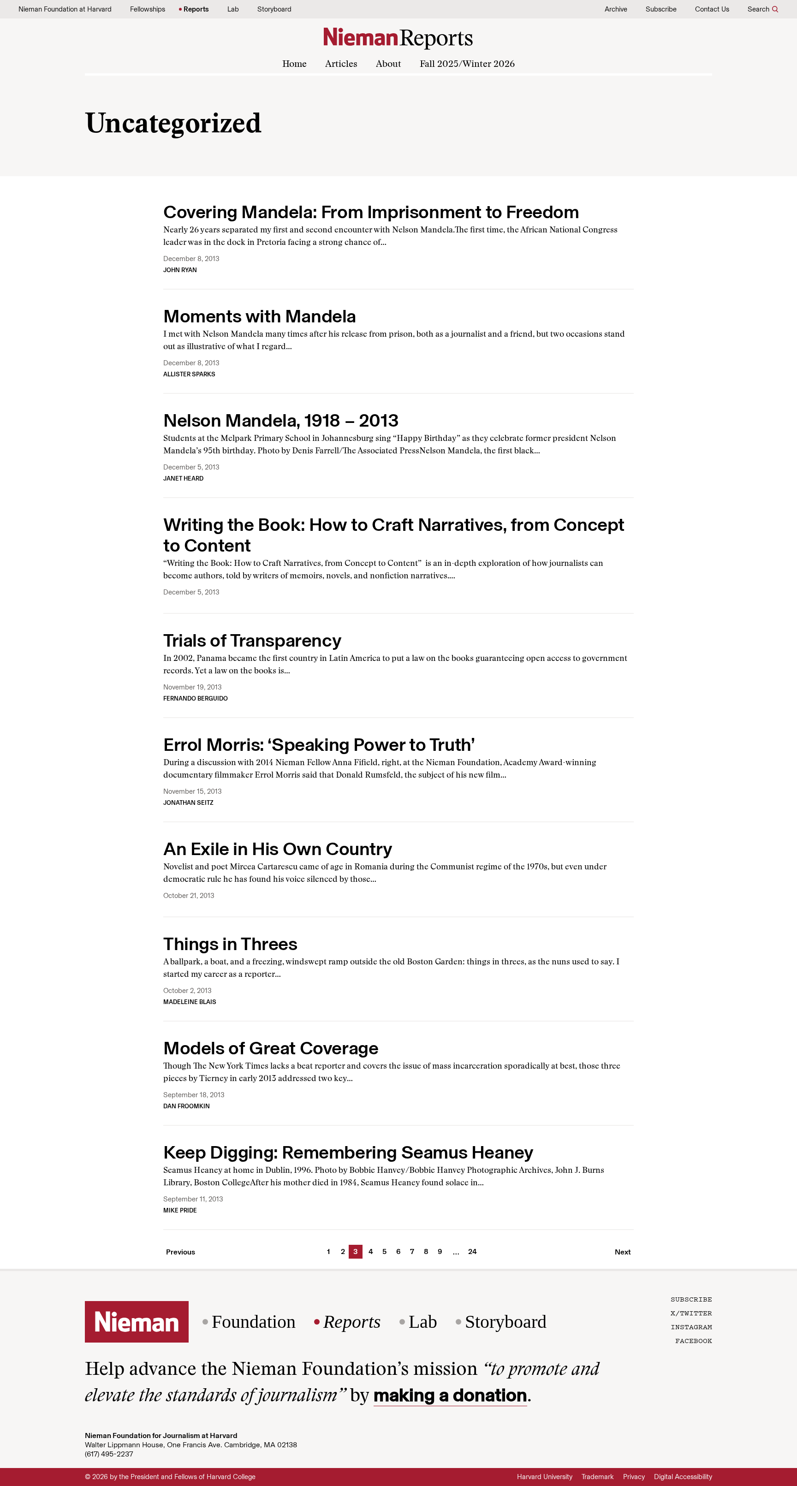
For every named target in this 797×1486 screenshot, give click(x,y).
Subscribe (661, 9)
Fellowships (147, 9)
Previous (180, 1252)
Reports (196, 9)
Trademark (598, 1477)
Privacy (634, 1477)
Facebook (693, 1340)
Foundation (254, 1322)
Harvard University (544, 1477)
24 (471, 1251)
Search (758, 9)
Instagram (691, 1326)
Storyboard (274, 9)
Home (294, 64)
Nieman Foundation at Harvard (65, 9)
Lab (233, 9)
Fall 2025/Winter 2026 (467, 64)
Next (623, 1252)
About (388, 64)
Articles (341, 64)
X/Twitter (691, 1313)
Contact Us (712, 9)
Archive (616, 9)
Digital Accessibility (683, 1477)
